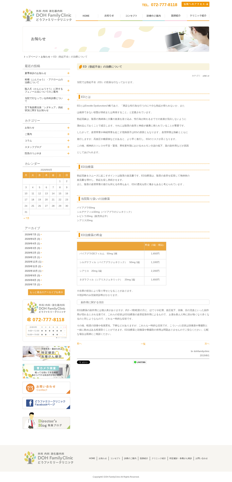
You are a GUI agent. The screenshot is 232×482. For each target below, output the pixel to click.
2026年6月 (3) (32, 239)
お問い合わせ (201, 458)
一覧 (143, 343)
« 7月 (26, 218)
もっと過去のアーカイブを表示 (46, 292)
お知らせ (45, 56)
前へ (79, 343)
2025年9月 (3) (32, 275)
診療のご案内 (130, 458)
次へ (207, 343)
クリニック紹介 (159, 458)
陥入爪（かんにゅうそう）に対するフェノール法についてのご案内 (44, 90)
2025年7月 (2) (32, 284)
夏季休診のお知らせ (35, 73)
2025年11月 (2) (33, 266)
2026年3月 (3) (32, 248)
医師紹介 (144, 458)
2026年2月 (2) (32, 252)
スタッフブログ (33, 147)
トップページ (30, 56)
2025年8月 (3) (32, 280)
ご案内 (28, 134)
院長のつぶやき (33, 153)
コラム (28, 140)
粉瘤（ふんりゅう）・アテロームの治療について (44, 81)
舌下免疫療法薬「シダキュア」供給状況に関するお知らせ (44, 109)
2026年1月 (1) (32, 257)
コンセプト (115, 458)
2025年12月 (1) (33, 261)
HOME (92, 458)
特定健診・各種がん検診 (180, 458)
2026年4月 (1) (32, 243)
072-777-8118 (49, 319)
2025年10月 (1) (33, 270)
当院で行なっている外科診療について (44, 99)
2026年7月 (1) (32, 234)
